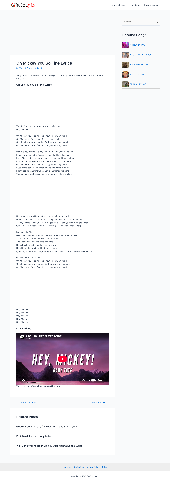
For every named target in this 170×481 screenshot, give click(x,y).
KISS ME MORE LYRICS (140, 54)
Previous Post (28, 402)
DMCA (104, 467)
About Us (67, 467)
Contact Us (78, 467)
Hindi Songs (134, 5)
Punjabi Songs (151, 5)
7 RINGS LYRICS (137, 45)
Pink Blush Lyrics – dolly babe (33, 436)
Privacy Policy (92, 467)
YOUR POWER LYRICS (140, 64)
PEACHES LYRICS (138, 74)
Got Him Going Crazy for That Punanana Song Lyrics (47, 426)
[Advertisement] (62, 36)
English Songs (118, 5)
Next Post (98, 402)
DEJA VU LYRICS (138, 84)
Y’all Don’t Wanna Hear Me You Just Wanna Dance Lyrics (49, 445)
